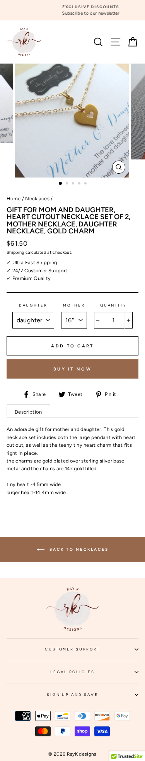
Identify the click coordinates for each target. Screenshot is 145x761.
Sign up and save (92, 697)
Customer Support (91, 651)
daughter (33, 305)
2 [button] (68, 184)
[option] (73, 10)
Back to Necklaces (78, 548)
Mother (74, 305)
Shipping (15, 252)
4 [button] (80, 184)
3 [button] (74, 184)
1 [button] (61, 184)
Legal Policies (94, 674)
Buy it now (72, 369)
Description (28, 412)
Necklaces (37, 198)
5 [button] (86, 184)
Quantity (113, 305)
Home (13, 198)
